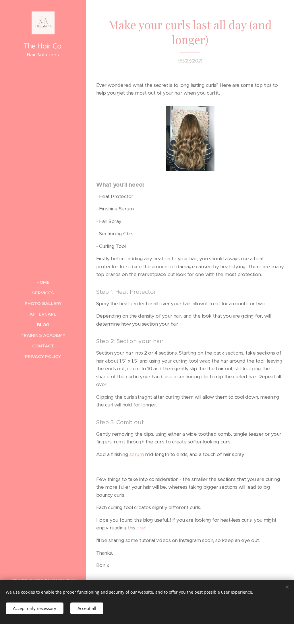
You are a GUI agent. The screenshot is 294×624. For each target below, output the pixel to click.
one (140, 528)
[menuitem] (43, 282)
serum (136, 454)
